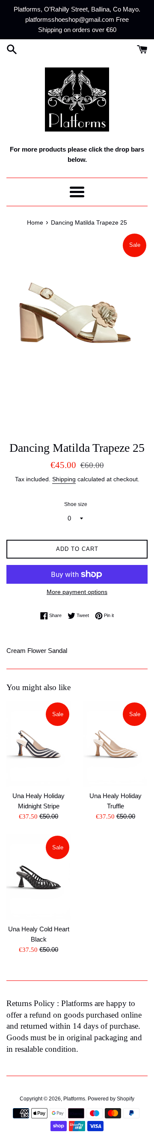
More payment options (77, 591)
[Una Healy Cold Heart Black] (38, 877)
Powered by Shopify (111, 1099)
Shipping (64, 479)
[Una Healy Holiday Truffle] (115, 744)
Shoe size (75, 504)
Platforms (74, 1099)
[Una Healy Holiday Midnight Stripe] (38, 744)
